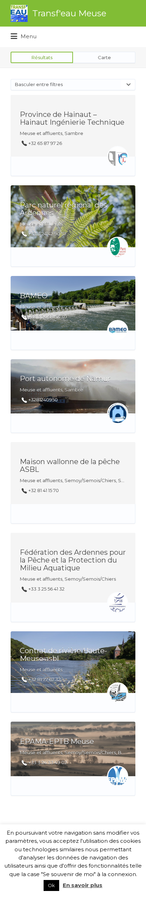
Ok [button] (51, 885)
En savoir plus (82, 885)
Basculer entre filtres (39, 84)
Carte (104, 57)
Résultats (42, 57)
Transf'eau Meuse (69, 13)
